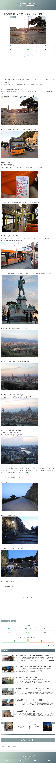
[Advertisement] (28, 66)
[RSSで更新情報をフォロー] (41, 640)
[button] (51, 374)
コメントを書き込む (28, 740)
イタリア (14, 621)
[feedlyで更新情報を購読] (14, 640)
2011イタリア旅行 (6, 621)
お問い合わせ (28, 758)
